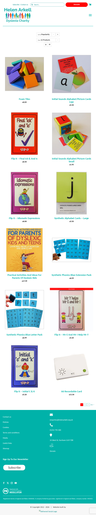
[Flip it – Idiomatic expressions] (24, 173)
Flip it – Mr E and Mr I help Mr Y (71, 334)
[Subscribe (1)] (21, 465)
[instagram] (12, 483)
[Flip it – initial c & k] (24, 346)
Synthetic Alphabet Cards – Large (71, 218)
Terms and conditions (11, 433)
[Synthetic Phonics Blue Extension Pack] (71, 230)
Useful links (7, 443)
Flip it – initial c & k (24, 391)
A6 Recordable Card (71, 391)
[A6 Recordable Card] (71, 346)
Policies (6, 422)
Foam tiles (24, 99)
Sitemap (6, 448)
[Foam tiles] (24, 54)
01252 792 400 (55, 430)
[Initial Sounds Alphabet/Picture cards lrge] (71, 54)
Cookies (6, 427)
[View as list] (49, 44)
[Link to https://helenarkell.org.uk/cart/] (90, 5)
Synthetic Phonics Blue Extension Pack (71, 274)
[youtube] (16, 483)
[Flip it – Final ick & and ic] (24, 113)
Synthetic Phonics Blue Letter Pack (24, 334)
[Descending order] (58, 34)
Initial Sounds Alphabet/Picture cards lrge (71, 100)
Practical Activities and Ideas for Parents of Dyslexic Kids (25, 276)
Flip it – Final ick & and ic (24, 158)
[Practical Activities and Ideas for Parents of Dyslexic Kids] (24, 230)
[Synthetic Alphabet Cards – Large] (71, 173)
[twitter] (8, 483)
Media (5, 438)
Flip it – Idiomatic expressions (24, 218)
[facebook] (4, 483)
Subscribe (16, 5)
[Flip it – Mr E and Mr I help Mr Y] (71, 289)
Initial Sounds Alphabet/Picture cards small (71, 160)
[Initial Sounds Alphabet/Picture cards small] (71, 113)
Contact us (24, 5)
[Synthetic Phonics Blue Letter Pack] (24, 289)
